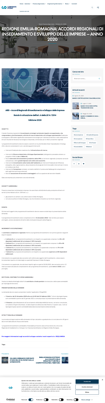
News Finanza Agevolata (46, 24)
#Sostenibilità (78, 146)
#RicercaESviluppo (80, 143)
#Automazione (78, 135)
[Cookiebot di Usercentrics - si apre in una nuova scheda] (10, 400)
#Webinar (89, 146)
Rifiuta (87, 392)
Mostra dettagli (85, 399)
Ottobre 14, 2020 (61, 24)
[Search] (99, 78)
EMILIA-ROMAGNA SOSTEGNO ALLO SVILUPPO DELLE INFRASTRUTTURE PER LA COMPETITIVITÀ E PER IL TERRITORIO (48, 360)
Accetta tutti (87, 381)
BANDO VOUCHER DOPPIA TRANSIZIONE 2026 (89, 107)
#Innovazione (78, 139)
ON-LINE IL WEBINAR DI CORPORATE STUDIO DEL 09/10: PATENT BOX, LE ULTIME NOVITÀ (22, 360)
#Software (92, 143)
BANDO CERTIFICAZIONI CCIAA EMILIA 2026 (86, 98)
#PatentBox (90, 139)
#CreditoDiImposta (92, 135)
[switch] (46, 399)
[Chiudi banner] (102, 379)
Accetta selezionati (87, 387)
